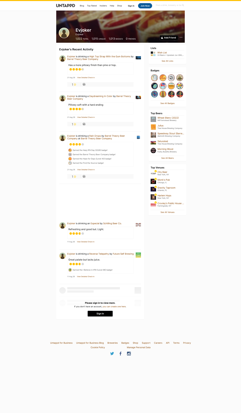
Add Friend (170, 37)
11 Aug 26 (71, 242)
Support (146, 343)
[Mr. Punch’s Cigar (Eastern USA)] (180, 94)
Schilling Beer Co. (112, 223)
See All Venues (167, 212)
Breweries (112, 343)
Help (112, 5)
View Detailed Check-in (86, 78)
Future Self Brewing (123, 253)
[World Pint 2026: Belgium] (154, 94)
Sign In (131, 6)
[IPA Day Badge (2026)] (180, 78)
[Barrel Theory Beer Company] (171, 78)
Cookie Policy (98, 347)
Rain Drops (95, 136)
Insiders (103, 5)
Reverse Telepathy (99, 253)
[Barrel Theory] (84, 84)
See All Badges (167, 103)
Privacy (187, 343)
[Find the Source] (154, 78)
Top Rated (92, 5)
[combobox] (170, 5)
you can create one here (114, 306)
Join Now (145, 6)
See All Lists (167, 61)
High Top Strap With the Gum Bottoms (109, 56)
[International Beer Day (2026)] (154, 86)
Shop (119, 5)
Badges (125, 343)
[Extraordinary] (171, 86)
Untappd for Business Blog (90, 343)
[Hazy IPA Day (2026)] (163, 78)
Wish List (162, 52)
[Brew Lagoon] (163, 86)
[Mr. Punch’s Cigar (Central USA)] (171, 94)
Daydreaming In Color (100, 96)
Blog (82, 5)
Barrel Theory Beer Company (82, 59)
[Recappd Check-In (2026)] (180, 86)
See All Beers (167, 158)
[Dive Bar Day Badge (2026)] (163, 94)
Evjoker (71, 56)
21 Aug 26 (71, 78)
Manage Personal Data (138, 347)
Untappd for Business (61, 343)
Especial (95, 223)
